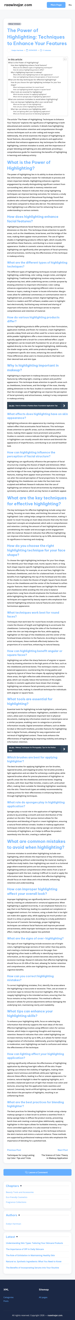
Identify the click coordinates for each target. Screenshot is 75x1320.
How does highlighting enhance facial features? (29, 65)
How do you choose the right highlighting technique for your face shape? (36, 83)
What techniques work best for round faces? (28, 87)
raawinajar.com (18, 5)
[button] (56, 5)
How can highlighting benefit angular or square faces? (32, 90)
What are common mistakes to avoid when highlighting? (33, 99)
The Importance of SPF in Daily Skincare (25, 1249)
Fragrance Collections (16, 1202)
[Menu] (70, 5)
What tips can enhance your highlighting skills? (28, 109)
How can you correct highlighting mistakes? (28, 107)
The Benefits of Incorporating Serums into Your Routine (32, 1267)
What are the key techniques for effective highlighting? (32, 79)
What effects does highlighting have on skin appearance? (33, 75)
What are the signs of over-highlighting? (27, 104)
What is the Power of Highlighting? (23, 62)
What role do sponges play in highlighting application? (32, 97)
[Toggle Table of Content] (64, 59)
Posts (6, 1301)
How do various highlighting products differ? (28, 70)
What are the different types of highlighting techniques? (32, 68)
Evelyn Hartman (13, 1223)
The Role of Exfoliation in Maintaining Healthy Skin (30, 1255)
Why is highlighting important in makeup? (26, 72)
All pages (43, 1297)
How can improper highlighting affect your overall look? (32, 102)
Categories (8, 1297)
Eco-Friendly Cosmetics (16, 1197)
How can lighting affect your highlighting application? (31, 111)
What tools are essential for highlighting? (26, 92)
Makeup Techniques (14, 24)
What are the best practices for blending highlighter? (31, 114)
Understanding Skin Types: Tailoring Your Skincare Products (34, 1243)
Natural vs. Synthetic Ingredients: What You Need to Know (33, 1261)
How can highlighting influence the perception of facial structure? (36, 77)
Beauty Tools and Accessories (20, 1192)
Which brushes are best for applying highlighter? (30, 94)
